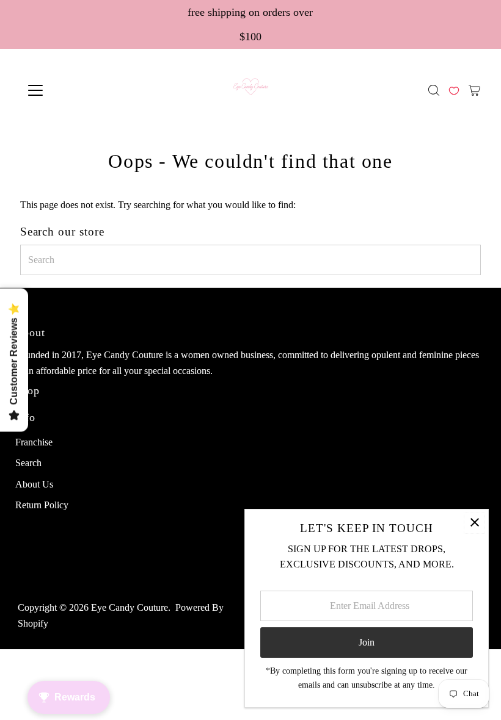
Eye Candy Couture (129, 607)
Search (28, 463)
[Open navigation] (74, 90)
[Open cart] (474, 90)
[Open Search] (433, 90)
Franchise (34, 442)
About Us (34, 484)
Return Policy (41, 505)
